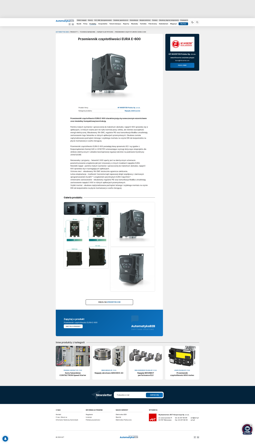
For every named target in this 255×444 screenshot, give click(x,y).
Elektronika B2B (121, 414)
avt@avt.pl (195, 418)
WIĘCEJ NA (109, 302)
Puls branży (153, 24)
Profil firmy (182, 65)
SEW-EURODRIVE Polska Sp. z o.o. (146, 370)
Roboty (90, 20)
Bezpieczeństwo (145, 20)
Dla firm (183, 24)
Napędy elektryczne (132, 111)
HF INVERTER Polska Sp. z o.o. (129, 108)
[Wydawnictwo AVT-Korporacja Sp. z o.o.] (152, 418)
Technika (143, 24)
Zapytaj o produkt (73, 326)
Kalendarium (163, 24)
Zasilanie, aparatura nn (120, 20)
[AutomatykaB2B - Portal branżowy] (65, 20)
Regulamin (89, 414)
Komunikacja (134, 20)
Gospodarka (102, 24)
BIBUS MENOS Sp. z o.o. (109, 370)
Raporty (126, 24)
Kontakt (58, 414)
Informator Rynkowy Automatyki (67, 420)
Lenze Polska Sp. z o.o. (182, 370)
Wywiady (134, 24)
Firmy (85, 24)
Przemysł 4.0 (184, 20)
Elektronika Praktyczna (123, 420)
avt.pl (193, 420)
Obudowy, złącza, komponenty (169, 20)
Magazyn (173, 24)
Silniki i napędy (81, 20)
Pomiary (154, 20)
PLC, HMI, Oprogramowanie (103, 20)
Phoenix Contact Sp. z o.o (73, 370)
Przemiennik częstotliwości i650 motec (182, 374)
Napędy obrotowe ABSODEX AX (109, 373)
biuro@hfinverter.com (182, 60)
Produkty (92, 24)
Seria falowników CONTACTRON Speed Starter (72, 374)
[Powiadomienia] (5, 439)
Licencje (89, 417)
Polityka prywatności (93, 420)
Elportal (118, 417)
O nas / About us (61, 417)
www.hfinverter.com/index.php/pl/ (182, 57)
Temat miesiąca (115, 24)
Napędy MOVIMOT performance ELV (145, 374)
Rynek (79, 24)
